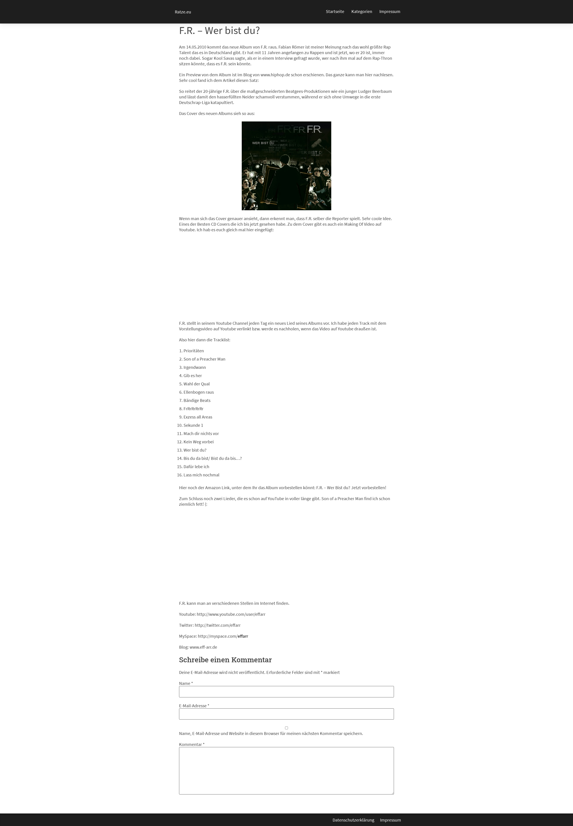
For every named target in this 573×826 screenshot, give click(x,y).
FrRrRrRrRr (193, 408)
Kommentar (192, 744)
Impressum (389, 11)
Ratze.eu (183, 12)
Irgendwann (195, 367)
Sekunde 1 (193, 425)
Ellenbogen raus (199, 392)
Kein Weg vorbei (199, 441)
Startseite (335, 11)
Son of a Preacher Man (204, 359)
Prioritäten (194, 350)
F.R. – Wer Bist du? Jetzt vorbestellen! (351, 487)
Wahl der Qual (197, 383)
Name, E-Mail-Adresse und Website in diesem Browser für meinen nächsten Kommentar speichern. (271, 733)
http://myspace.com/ (223, 636)
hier (368, 74)
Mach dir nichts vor (201, 433)
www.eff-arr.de (203, 647)
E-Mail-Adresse (194, 705)
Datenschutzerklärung (353, 820)
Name (186, 683)
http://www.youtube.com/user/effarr (231, 614)
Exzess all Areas (198, 417)
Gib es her (193, 375)
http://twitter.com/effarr (218, 625)
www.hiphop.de (275, 74)
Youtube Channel (232, 323)
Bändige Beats (197, 400)
